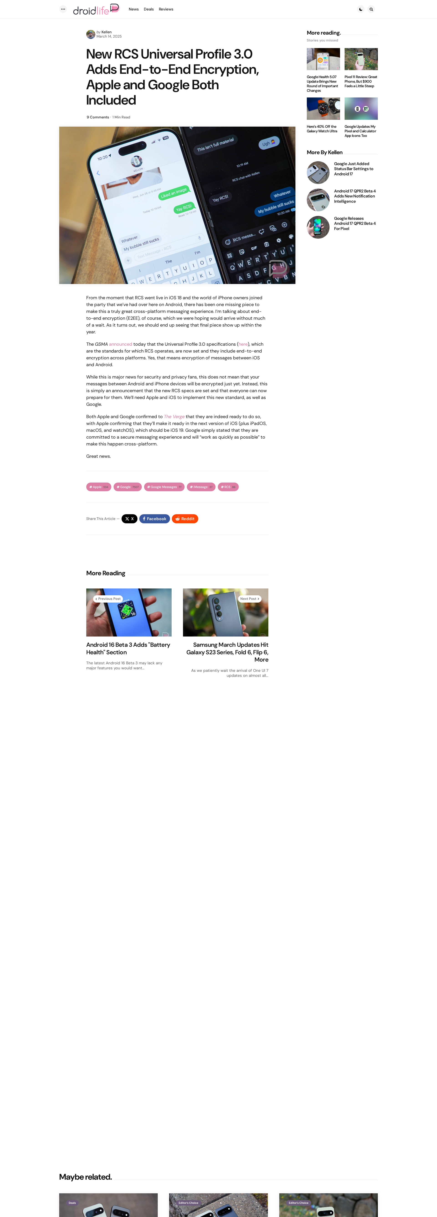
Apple (100, 487)
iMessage (202, 487)
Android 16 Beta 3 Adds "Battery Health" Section (128, 648)
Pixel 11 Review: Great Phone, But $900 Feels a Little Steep (361, 81)
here (243, 344)
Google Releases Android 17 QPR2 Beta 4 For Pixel (355, 223)
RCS (230, 487)
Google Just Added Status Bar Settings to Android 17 (353, 169)
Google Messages (166, 487)
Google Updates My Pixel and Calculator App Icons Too (360, 131)
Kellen (107, 32)
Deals (72, 1203)
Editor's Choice (188, 1203)
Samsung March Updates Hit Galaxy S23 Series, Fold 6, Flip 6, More (227, 652)
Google (129, 487)
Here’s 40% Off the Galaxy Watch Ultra (322, 128)
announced (120, 344)
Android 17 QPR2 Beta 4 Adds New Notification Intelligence (355, 196)
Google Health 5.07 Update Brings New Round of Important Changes (322, 84)
